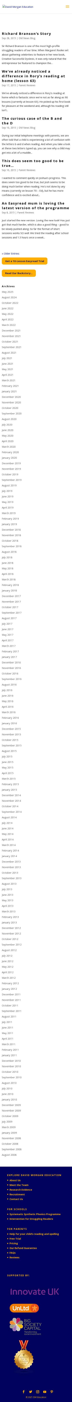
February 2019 (10, 518)
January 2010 (9, 1099)
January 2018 (9, 590)
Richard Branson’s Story (26, 33)
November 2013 (11, 867)
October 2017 (10, 607)
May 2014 (7, 834)
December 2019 (11, 463)
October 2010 (10, 1071)
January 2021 (9, 391)
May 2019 (7, 502)
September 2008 (12, 1149)
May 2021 (7, 369)
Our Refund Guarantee (23, 1248)
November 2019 (11, 468)
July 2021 (7, 358)
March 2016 (9, 712)
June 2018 (7, 562)
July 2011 (7, 1022)
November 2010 (11, 1066)
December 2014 (11, 795)
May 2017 (7, 634)
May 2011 (7, 1033)
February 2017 (10, 651)
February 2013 (10, 917)
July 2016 (7, 690)
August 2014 (9, 817)
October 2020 (10, 408)
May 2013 (7, 900)
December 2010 (11, 1060)
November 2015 (11, 734)
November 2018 (11, 535)
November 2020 (11, 402)
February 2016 (10, 717)
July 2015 (7, 756)
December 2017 (11, 596)
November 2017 (11, 601)
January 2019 (9, 524)
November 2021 (11, 336)
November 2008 (11, 1138)
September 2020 (12, 413)
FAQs (13, 1252)
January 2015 (9, 789)
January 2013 (9, 922)
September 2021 (12, 347)
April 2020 (8, 441)
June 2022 (7, 308)
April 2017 (8, 640)
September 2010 (12, 1077)
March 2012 (9, 977)
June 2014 (7, 828)
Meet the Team (19, 1185)
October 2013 (10, 872)
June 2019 (7, 496)
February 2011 (10, 1049)
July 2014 (7, 822)
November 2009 (11, 1110)
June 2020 (7, 430)
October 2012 (10, 939)
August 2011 (9, 1016)
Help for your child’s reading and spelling (34, 1234)
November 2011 (11, 1000)
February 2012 (10, 983)
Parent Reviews (27, 85)
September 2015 (12, 745)
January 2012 (9, 988)
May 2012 (7, 966)
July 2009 (7, 1121)
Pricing (14, 1243)
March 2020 (9, 446)
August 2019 (9, 485)
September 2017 (12, 612)
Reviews (14, 1257)
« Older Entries (10, 253)
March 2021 (9, 380)
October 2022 (10, 302)
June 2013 (7, 894)
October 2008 (10, 1143)
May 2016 (7, 701)
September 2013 (12, 878)
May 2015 (7, 767)
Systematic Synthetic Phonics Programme (35, 1214)
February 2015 (10, 784)
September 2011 (12, 1011)
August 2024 (9, 297)
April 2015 (8, 773)
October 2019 (10, 474)
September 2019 (12, 479)
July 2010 (7, 1088)
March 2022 (9, 325)
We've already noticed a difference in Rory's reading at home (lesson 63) (33, 76)
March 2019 (9, 513)
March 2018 (9, 579)
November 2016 (11, 668)
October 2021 (10, 341)
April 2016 (8, 706)
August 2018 (9, 551)
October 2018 (10, 540)
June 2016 (7, 695)
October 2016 (10, 673)
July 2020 (7, 424)
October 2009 (10, 1116)
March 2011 (9, 1044)
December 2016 (11, 662)
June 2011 (7, 1027)
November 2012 (11, 933)
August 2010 (9, 1082)
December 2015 (11, 728)
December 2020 (11, 396)
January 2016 (9, 723)
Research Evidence (21, 1189)
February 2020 (10, 452)
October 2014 (10, 806)
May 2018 (7, 568)
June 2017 (7, 629)
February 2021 (10, 385)
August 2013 (9, 883)
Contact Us (16, 1199)
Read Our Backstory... (18, 273)
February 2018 (10, 585)
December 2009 (11, 1105)
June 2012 (7, 961)
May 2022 (7, 314)
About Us (15, 1180)
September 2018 (12, 546)
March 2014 (9, 845)
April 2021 (8, 374)
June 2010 (7, 1094)
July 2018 (7, 557)
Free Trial (15, 1238)
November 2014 (11, 800)
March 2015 (9, 778)
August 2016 (9, 684)
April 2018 (8, 574)
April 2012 (8, 972)
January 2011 (9, 1055)
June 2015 (7, 762)
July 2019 (7, 491)
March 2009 (9, 1127)
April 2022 (8, 319)
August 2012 (9, 950)
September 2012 (12, 944)
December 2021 (11, 330)
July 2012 (7, 955)
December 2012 (11, 928)
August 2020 (9, 419)
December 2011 (11, 994)
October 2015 (10, 739)
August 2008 (9, 1154)
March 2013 (9, 911)
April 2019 (8, 507)
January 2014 (9, 856)
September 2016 (12, 679)
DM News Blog (27, 38)
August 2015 (9, 751)
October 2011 (10, 1005)
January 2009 (9, 1132)
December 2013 (11, 861)
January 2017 (9, 657)
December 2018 (11, 529)
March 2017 (9, 645)
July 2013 (7, 889)
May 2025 (7, 291)
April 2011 (8, 1038)
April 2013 (8, 905)
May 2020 (7, 435)
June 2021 (7, 363)
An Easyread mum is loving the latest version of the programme (35, 205)
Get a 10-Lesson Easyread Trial (24, 261)
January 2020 (9, 457)
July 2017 (7, 623)
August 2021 (9, 352)
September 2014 (12, 811)
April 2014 (8, 839)
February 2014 (10, 850)
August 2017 (9, 618)
